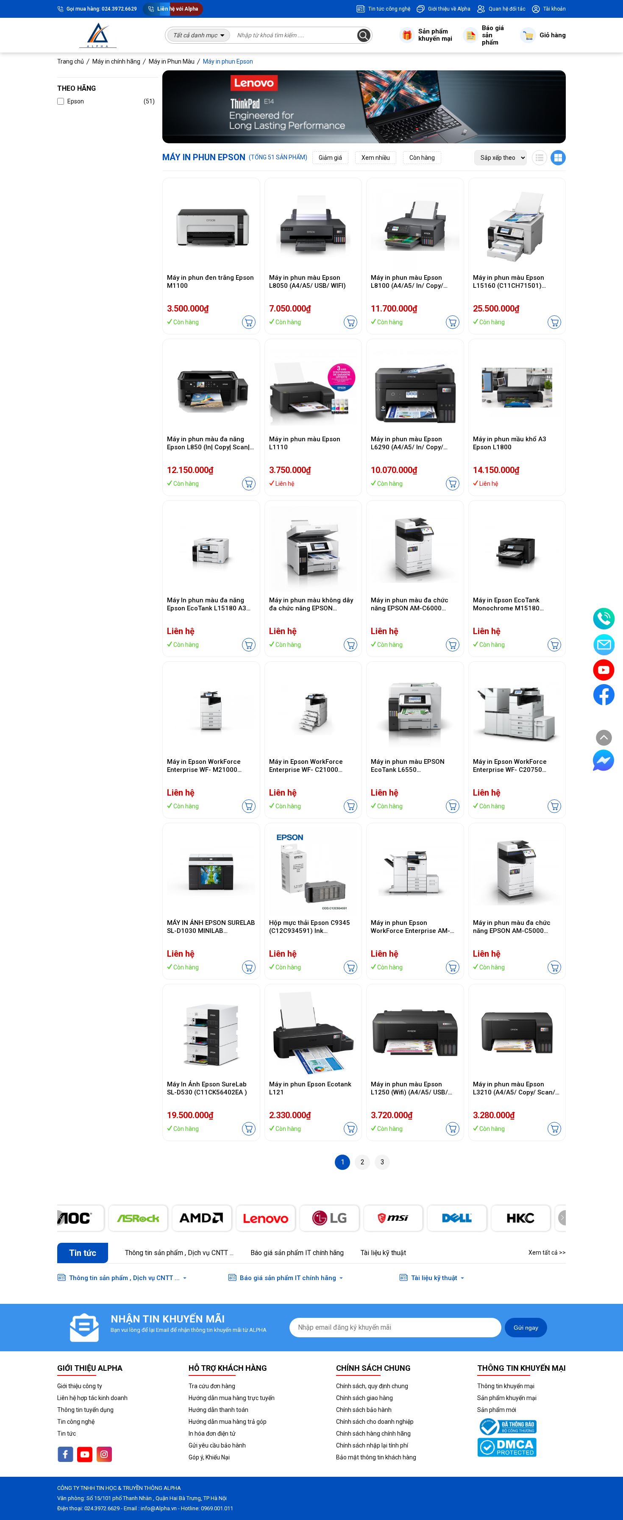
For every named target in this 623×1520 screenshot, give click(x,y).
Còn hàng (422, 157)
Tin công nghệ (76, 1421)
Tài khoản (554, 9)
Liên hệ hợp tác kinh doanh (92, 1398)
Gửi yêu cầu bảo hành (217, 1445)
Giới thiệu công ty (79, 1386)
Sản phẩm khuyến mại (507, 1398)
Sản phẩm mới (496, 1409)
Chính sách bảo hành (364, 1409)
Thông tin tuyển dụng (85, 1409)
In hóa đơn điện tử (212, 1433)
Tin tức (66, 1433)
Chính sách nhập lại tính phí (372, 1445)
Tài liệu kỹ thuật (383, 1253)
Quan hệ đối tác (507, 9)
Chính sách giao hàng (364, 1398)
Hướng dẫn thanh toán (218, 1409)
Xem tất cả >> (547, 1252)
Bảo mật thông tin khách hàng (376, 1457)
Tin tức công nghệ (389, 9)
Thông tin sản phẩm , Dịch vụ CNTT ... (179, 1253)
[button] (562, 1217)
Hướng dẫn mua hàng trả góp (228, 1421)
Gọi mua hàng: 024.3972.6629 (102, 9)
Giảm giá (330, 157)
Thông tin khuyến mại (505, 1386)
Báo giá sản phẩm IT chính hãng (297, 1253)
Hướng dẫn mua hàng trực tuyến (232, 1398)
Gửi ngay (526, 1327)
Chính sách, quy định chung (372, 1386)
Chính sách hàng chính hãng (373, 1433)
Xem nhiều (376, 157)
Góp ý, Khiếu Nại (209, 1457)
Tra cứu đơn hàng (212, 1386)
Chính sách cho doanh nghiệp (375, 1421)
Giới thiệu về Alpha (449, 9)
